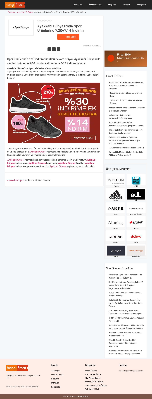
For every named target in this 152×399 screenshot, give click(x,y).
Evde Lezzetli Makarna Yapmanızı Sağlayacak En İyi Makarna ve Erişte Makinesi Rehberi (124, 140)
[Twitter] (129, 376)
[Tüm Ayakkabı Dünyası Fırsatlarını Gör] (21, 34)
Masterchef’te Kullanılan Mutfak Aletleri (127, 148)
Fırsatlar (11, 12)
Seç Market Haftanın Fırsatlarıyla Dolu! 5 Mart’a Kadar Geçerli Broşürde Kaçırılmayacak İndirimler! (126, 285)
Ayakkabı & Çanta (25, 12)
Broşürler (112, 5)
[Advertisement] (125, 32)
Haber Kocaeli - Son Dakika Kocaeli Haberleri (22, 386)
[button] (49, 49)
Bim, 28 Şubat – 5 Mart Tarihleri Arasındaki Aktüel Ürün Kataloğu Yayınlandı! (123, 343)
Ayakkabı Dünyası (37, 151)
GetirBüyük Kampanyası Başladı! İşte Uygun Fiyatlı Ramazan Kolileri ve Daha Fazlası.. (125, 303)
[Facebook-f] (125, 376)
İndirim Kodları (95, 5)
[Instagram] (120, 376)
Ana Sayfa (78, 5)
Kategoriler (141, 5)
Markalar (126, 5)
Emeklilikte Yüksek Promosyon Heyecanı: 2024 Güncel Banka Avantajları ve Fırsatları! (126, 85)
